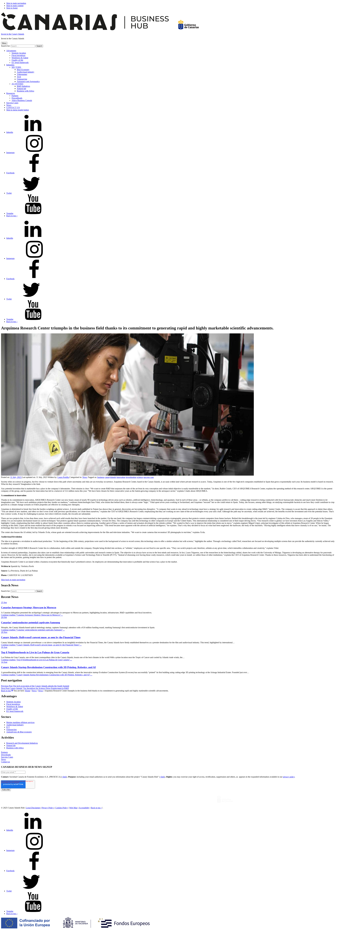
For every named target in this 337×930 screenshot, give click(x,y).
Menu (4, 43)
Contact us (5, 762)
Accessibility (84, 808)
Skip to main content (14, 5)
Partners (4, 752)
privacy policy (289, 777)
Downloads (6, 755)
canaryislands (110, 477)
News (8, 105)
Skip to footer (12, 8)
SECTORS (16, 67)
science (140, 477)
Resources (10, 93)
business (100, 477)
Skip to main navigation (16, 3)
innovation (121, 477)
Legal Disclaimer (33, 808)
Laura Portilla (63, 477)
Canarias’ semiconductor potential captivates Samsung (30, 622)
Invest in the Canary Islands (12, 34)
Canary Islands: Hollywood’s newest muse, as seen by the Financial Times (40, 637)
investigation (131, 477)
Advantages (11, 51)
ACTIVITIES (17, 84)
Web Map (73, 808)
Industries (10, 65)
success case (148, 477)
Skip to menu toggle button (17, 110)
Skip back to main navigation (13, 580)
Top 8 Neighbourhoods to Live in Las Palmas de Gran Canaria (35, 652)
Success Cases (7, 757)
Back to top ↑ (96, 808)
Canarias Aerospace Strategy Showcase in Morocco (28, 607)
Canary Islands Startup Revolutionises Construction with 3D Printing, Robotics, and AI (48, 667)
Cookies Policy (61, 808)
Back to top (6, 691)
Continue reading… (32, 615)
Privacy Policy (48, 808)
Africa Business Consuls (22, 100)
